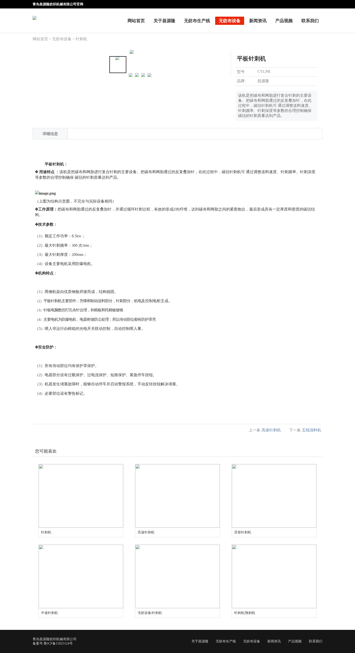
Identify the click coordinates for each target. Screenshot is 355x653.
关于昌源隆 (164, 20)
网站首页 (136, 20)
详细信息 (50, 134)
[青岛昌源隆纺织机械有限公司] (34, 15)
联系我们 (310, 20)
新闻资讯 (258, 20)
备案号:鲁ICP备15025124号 (53, 643)
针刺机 (81, 39)
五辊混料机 (311, 430)
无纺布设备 (230, 20)
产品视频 (284, 20)
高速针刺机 (271, 430)
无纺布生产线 (197, 20)
